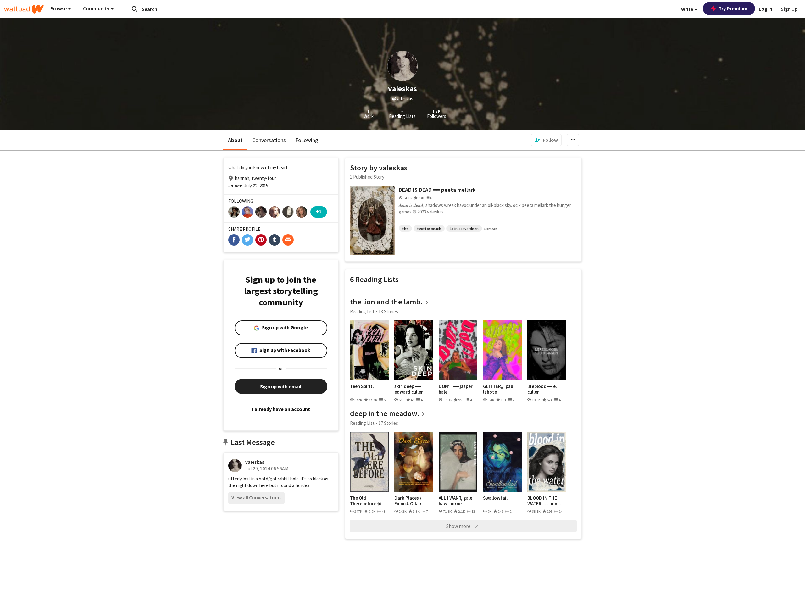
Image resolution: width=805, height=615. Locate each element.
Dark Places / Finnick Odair (408, 500)
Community (96, 8)
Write (687, 9)
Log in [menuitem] (765, 9)
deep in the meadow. (384, 413)
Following (306, 140)
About (235, 140)
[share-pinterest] (261, 240)
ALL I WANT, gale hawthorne (455, 500)
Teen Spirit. (362, 386)
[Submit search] (135, 9)
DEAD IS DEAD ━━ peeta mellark (437, 189)
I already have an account (281, 409)
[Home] (24, 9)
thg (405, 228)
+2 (319, 211)
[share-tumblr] (274, 240)
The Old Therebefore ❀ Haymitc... (365, 500)
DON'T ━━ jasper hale (456, 389)
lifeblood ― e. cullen (542, 389)
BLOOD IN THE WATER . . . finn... (544, 500)
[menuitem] (546, 140)
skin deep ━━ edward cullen (409, 389)
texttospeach (429, 228)
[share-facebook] (234, 240)
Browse (59, 8)
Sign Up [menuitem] (789, 9)
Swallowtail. (496, 498)
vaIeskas (254, 462)
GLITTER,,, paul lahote (498, 389)
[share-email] (288, 240)
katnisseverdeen (464, 228)
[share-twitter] (247, 240)
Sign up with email (281, 386)
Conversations (269, 140)
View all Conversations (256, 497)
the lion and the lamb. (386, 302)
